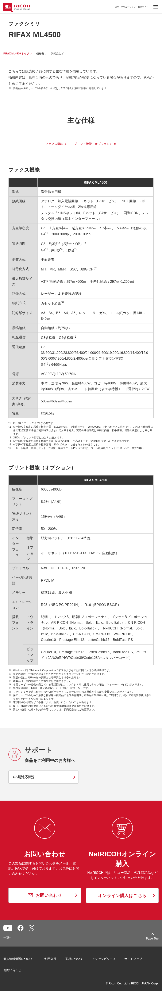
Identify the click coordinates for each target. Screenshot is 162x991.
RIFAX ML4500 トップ (16, 53)
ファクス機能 (54, 144)
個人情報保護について (18, 959)
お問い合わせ (12, 970)
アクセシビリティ (104, 959)
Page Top (152, 938)
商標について (74, 959)
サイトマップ (133, 959)
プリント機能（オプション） (93, 144)
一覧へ (7, 937)
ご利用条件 (49, 959)
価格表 (40, 53)
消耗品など (57, 53)
